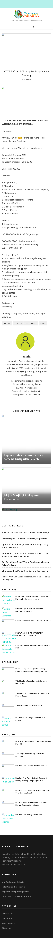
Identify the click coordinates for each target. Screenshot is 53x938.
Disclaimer (7, 928)
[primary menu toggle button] (17, 26)
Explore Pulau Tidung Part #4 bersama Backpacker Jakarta (23, 457)
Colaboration (8, 918)
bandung (7, 323)
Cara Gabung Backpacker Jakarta (17, 896)
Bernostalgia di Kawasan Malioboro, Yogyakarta (24, 538)
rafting (42, 323)
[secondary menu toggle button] (2, 4)
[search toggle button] (33, 26)
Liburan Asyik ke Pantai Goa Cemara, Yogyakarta (25, 571)
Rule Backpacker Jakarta (13, 887)
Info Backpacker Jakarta (13, 882)
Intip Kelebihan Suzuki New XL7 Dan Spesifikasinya (25, 532)
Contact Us (7, 913)
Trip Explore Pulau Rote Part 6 (28, 705)
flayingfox (18, 323)
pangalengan (31, 323)
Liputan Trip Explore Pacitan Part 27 (31, 766)
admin (28, 80)
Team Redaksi (8, 923)
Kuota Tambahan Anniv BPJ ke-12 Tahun (33, 621)
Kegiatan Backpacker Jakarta (15, 891)
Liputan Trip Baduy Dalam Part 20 (30, 815)
